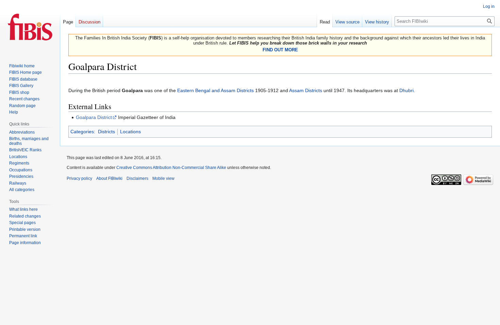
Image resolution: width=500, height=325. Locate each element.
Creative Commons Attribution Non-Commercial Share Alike (171, 167)
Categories (82, 131)
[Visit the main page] (30, 27)
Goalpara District (94, 117)
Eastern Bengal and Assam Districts (215, 90)
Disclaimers (137, 178)
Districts (106, 131)
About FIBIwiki (109, 178)
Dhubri (406, 90)
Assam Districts (305, 90)
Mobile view (163, 178)
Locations (130, 131)
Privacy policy (79, 178)
